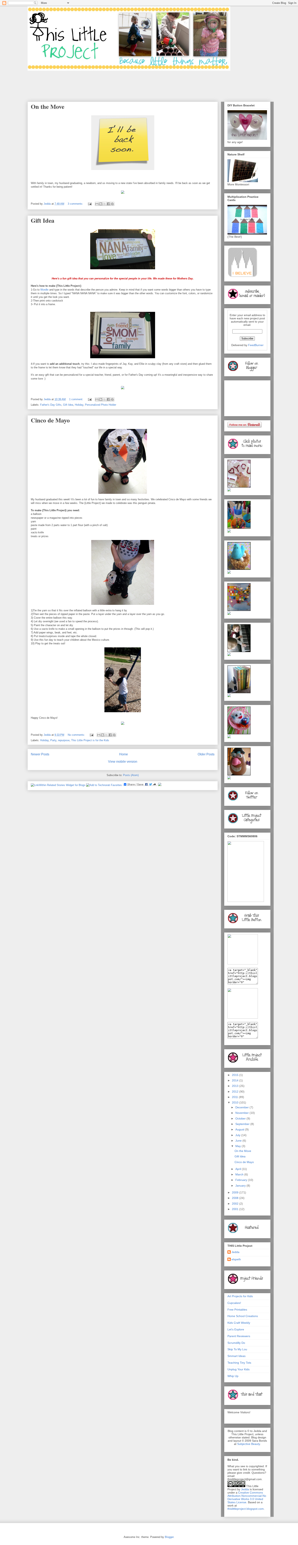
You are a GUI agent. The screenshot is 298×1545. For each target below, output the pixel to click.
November (242, 1112)
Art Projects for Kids (240, 1296)
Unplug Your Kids (238, 1369)
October (241, 1118)
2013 (235, 1085)
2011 (235, 1097)
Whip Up (232, 1376)
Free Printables (237, 1309)
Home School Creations (242, 1316)
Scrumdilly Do (236, 1342)
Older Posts (206, 754)
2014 (235, 1080)
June (238, 1140)
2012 (235, 1091)
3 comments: (76, 203)
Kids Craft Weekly (238, 1322)
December (242, 1107)
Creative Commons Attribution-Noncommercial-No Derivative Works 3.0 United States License (246, 1497)
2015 (235, 1075)
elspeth (236, 1259)
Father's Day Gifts (50, 404)
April (238, 1169)
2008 (235, 1198)
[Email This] (97, 204)
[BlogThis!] (101, 204)
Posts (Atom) (131, 775)
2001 (235, 1209)
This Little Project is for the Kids (90, 740)
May (238, 1146)
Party (53, 740)
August (240, 1129)
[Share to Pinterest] (112, 204)
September (242, 1124)
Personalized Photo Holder (100, 404)
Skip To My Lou (237, 1349)
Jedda (235, 1252)
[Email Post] (89, 203)
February (241, 1179)
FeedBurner (256, 345)
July (238, 1135)
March (239, 1174)
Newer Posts (40, 754)
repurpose (64, 740)
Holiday (79, 404)
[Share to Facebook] (108, 204)
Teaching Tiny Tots (239, 1362)
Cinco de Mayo (50, 420)
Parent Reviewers (238, 1336)
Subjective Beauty (248, 1444)
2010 (235, 1102)
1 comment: (76, 399)
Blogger (169, 1537)
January (241, 1185)
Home (123, 754)
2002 (235, 1203)
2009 (235, 1192)
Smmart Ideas (236, 1356)
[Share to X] (105, 204)
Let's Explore (235, 1329)
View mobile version (122, 761)
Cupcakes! (234, 1302)
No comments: (77, 734)
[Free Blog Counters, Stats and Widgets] (159, 785)
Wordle (44, 289)
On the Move (47, 106)
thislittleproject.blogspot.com (245, 1508)
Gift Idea (42, 220)
